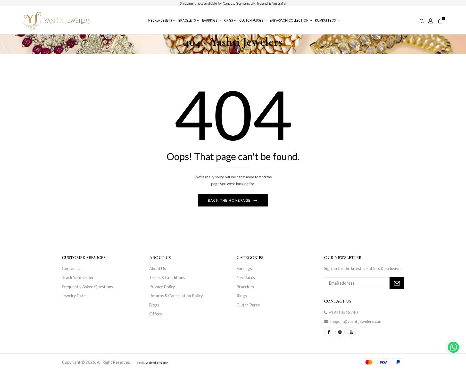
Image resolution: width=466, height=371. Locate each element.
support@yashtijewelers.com (356, 321)
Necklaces (246, 277)
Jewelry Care (74, 295)
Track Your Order (78, 277)
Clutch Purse (248, 304)
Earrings (244, 268)
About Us (157, 268)
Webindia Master (157, 362)
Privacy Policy (162, 286)
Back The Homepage (230, 200)
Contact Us (72, 268)
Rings (242, 295)
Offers (155, 313)
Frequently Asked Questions (87, 286)
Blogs (154, 304)
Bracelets (245, 286)
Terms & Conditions (167, 277)
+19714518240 (343, 312)
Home (226, 51)
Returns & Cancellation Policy (176, 295)
